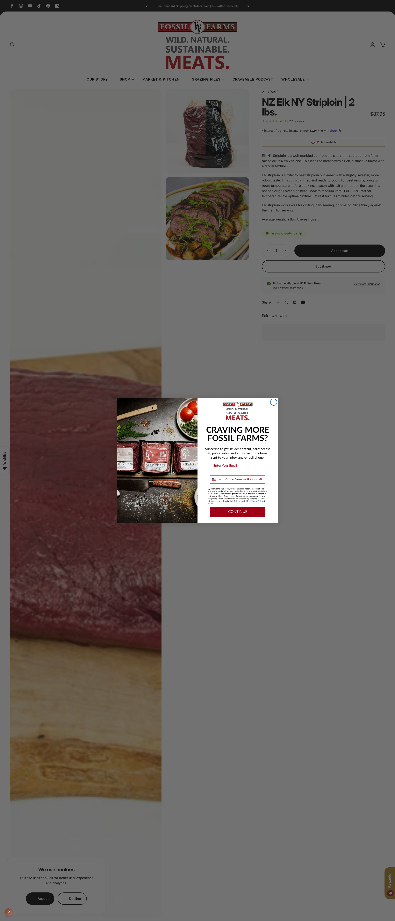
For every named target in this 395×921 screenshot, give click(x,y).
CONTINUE (237, 512)
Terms (210, 504)
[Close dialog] (273, 402)
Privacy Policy (256, 501)
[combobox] (216, 479)
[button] (9, 912)
